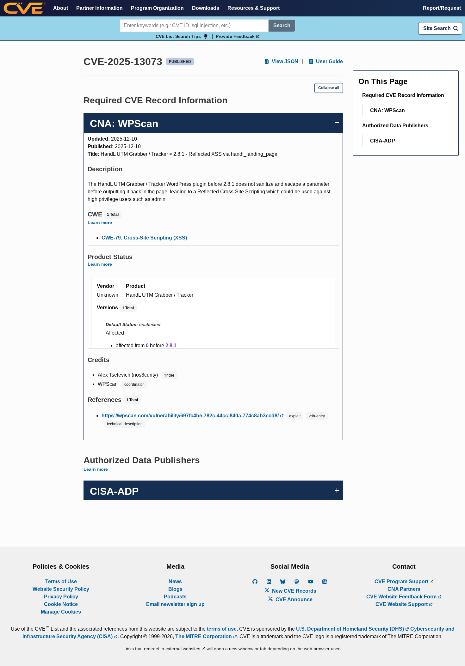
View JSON (284, 61)
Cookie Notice (61, 604)
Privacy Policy (61, 596)
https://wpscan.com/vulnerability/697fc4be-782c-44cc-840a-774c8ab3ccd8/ (191, 415)
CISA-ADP (382, 140)
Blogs (175, 589)
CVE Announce (293, 599)
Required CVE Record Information (403, 95)
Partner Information (99, 8)
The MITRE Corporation (204, 636)
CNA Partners (404, 589)
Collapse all (328, 88)
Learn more (100, 222)
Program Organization (157, 8)
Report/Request (442, 8)
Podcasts (175, 596)
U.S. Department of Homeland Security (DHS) (350, 629)
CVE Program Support (402, 581)
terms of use (222, 629)
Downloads (205, 8)
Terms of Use (61, 581)
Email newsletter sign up (175, 604)
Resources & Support (253, 8)
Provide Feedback (236, 36)
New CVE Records (293, 591)
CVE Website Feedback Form (402, 596)
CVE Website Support (402, 604)
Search (281, 25)
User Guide (329, 61)
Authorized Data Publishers (395, 125)
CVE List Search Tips (178, 36)
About (60, 8)
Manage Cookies (61, 612)
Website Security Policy (61, 589)
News (175, 581)
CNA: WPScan (387, 110)
